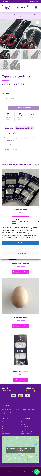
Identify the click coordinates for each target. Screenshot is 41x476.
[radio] (5, 98)
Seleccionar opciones (20, 272)
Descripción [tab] (9, 128)
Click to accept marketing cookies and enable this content (20, 450)
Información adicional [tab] (24, 128)
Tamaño (6, 93)
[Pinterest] (34, 391)
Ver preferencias (20, 253)
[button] (38, 221)
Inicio (2, 15)
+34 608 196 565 (8, 391)
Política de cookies (13, 257)
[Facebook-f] (31, 391)
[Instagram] (26, 391)
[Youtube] (28, 391)
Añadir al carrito (23, 107)
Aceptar (20, 243)
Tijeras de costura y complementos (24, 15)
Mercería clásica (9, 15)
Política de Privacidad (26, 257)
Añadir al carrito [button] (20, 380)
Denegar (20, 248)
